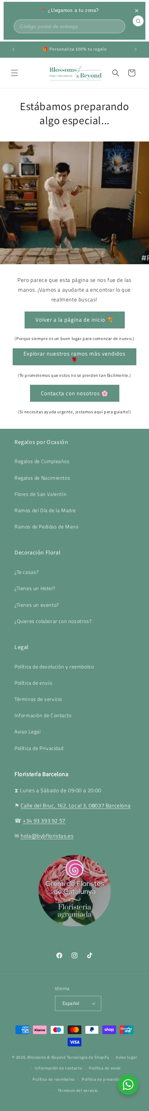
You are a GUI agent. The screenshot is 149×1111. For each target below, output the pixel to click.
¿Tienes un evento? (36, 605)
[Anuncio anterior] (13, 49)
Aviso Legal (27, 731)
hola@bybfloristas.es (47, 836)
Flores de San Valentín (40, 494)
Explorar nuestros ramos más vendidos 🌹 (74, 356)
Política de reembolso (54, 1079)
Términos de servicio (38, 699)
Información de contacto (58, 1068)
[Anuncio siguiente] (136, 49)
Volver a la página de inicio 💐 (74, 319)
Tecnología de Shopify (88, 1057)
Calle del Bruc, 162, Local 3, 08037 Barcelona (76, 805)
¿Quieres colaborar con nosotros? (52, 621)
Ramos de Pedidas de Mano (46, 526)
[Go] (138, 21)
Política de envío (33, 683)
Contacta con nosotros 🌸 (74, 393)
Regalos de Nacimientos (42, 478)
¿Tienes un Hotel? (34, 588)
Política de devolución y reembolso (54, 666)
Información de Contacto (43, 715)
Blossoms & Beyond (46, 1057)
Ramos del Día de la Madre (45, 510)
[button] (14, 73)
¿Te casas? (26, 572)
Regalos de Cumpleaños (42, 461)
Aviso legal (126, 1057)
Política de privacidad (102, 1079)
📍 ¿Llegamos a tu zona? (69, 10)
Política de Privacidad (38, 748)
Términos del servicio (78, 1090)
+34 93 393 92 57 (44, 820)
